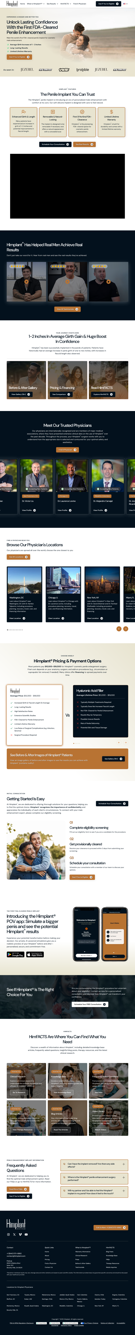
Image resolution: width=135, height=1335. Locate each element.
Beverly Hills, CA (12, 1310)
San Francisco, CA (13, 1295)
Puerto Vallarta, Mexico (82, 1300)
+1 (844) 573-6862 (14, 1253)
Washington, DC (47, 1306)
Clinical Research (81, 1256)
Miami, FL (115, 1306)
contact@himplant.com (16, 1256)
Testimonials (79, 1267)
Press (77, 1259)
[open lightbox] (26, 281)
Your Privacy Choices (91, 1323)
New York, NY (99, 1306)
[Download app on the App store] (35, 954)
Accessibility (121, 1323)
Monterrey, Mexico (13, 1306)
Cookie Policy (55, 1323)
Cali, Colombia (82, 1295)
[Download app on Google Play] (15, 954)
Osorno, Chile (99, 1295)
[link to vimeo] (20, 1234)
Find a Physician (50, 1263)
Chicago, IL (81, 1306)
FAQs (108, 1259)
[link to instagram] (8, 1234)
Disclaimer (54, 1325)
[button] (36, 4)
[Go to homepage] (12, 4)
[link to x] (14, 1234)
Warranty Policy (66, 1325)
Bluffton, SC (11, 1299)
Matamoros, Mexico (49, 1295)
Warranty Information (82, 1252)
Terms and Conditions (71, 1323)
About (47, 1256)
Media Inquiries (111, 1267)
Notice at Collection (107, 1323)
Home (22, 4)
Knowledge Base (111, 1256)
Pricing (47, 1259)
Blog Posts (109, 1252)
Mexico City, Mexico (67, 1299)
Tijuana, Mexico (29, 1295)
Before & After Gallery (83, 1263)
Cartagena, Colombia (119, 1299)
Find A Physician (79, 4)
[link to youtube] (26, 1234)
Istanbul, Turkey (100, 1299)
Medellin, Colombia (66, 1306)
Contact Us (49, 1267)
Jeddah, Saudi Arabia (67, 1295)
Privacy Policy (42, 1323)
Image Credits (79, 1325)
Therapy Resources (112, 1263)
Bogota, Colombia (118, 1295)
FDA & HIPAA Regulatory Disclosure (22, 1323)
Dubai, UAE (28, 1299)
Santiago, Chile (47, 1299)
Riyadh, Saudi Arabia (31, 1306)
